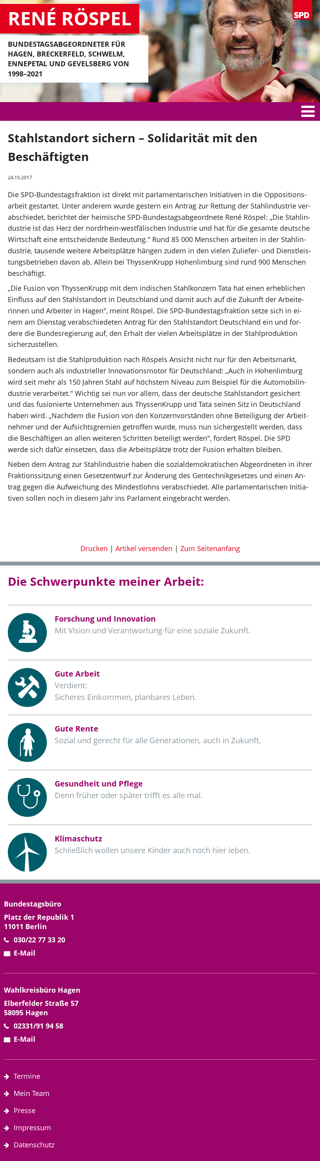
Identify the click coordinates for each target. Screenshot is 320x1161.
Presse (25, 1110)
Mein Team (32, 1093)
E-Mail (25, 953)
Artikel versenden (144, 548)
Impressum (32, 1127)
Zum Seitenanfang (210, 548)
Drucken (94, 548)
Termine (27, 1076)
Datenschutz (34, 1144)
